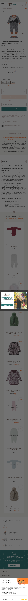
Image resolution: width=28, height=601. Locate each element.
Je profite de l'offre (7, 305)
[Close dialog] (26, 292)
